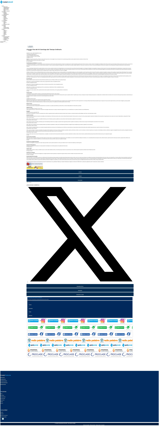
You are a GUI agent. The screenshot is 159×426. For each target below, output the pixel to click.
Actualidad (5, 12)
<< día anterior (30, 46)
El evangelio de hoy (3, 379)
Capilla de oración (6, 8)
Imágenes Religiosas (7, 10)
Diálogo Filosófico (6, 14)
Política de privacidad (86, 424)
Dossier (5, 26)
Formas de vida (2, 398)
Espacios (3, 35)
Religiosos (5, 22)
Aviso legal (102, 424)
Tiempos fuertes (3, 396)
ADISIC (74, 423)
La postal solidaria (6, 27)
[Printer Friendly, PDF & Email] (29, 182)
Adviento (5, 15)
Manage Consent (98, 424)
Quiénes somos (2, 377)
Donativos (2, 413)
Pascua (5, 19)
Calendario (80, 290)
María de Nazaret (6, 9)
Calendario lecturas (3, 384)
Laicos (4, 21)
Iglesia (1, 393)
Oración (5, 31)
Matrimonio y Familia (6, 24)
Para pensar (5, 30)
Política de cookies (92, 424)
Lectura (80, 171)
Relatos (5, 33)
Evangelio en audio (80, 294)
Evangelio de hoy (80, 286)
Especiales (5, 13)
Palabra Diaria (6, 6)
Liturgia (80, 176)
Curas (4, 23)
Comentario (80, 180)
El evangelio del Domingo (3, 382)
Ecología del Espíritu (6, 36)
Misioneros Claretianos (4, 415)
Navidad (5, 16)
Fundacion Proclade (3, 416)
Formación (5, 34)
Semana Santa (6, 18)
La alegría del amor (6, 38)
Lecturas (30, 304)
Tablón (5, 25)
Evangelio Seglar (6, 39)
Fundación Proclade (6, 28)
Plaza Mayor (2, 395)
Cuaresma (5, 17)
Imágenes (5, 32)
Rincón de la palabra (6, 7)
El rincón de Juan (6, 37)
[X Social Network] (80, 281)
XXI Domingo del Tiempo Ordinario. (34, 297)
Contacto (1, 412)
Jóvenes (1, 401)
